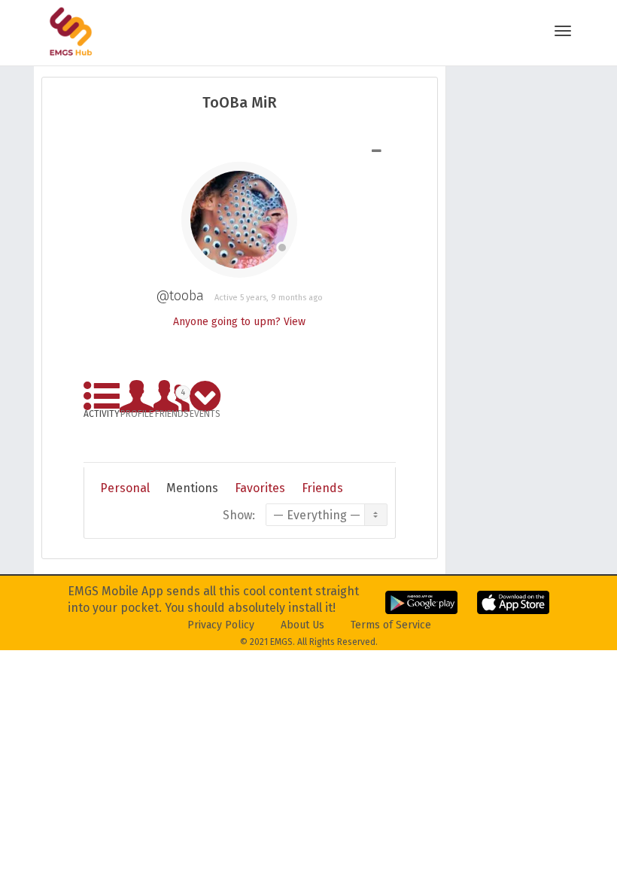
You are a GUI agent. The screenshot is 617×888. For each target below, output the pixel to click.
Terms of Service (391, 625)
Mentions (192, 488)
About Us (302, 625)
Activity (102, 411)
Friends (172, 401)
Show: (239, 515)
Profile (136, 411)
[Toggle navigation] (562, 31)
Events (205, 411)
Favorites (260, 488)
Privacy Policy (220, 625)
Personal (125, 488)
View (294, 321)
